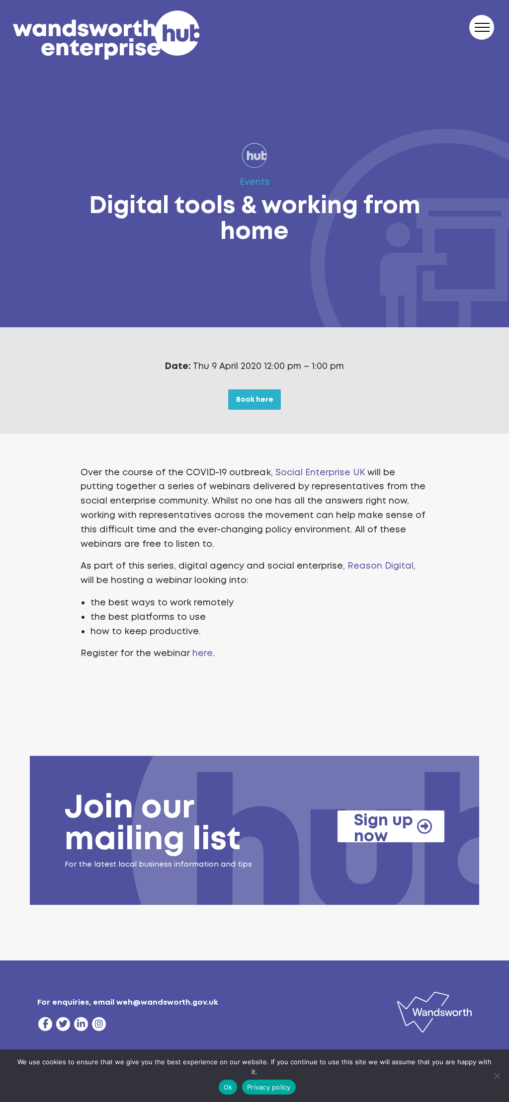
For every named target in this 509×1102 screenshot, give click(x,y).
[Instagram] (99, 1024)
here (202, 653)
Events (255, 181)
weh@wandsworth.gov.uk (167, 1002)
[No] (497, 1076)
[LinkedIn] (81, 1024)
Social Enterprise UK (320, 472)
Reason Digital (380, 565)
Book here (254, 399)
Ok (228, 1087)
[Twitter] (63, 1024)
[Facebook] (45, 1024)
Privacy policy (269, 1087)
